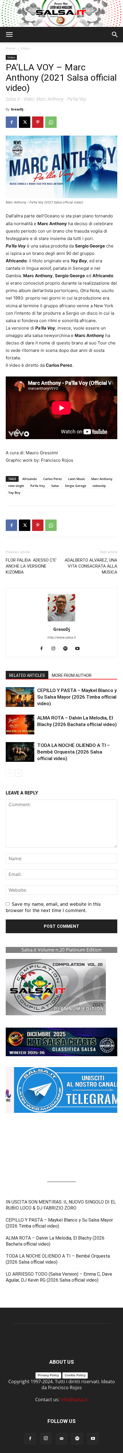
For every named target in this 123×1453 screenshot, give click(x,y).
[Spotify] (67, 648)
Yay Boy (14, 492)
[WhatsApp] (51, 122)
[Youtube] (79, 648)
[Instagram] (55, 648)
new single (16, 485)
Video (25, 48)
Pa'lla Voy (37, 485)
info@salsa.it (74, 1399)
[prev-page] (9, 773)
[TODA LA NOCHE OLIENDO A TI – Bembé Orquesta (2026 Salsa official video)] (20, 752)
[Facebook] (11, 122)
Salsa (55, 485)
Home (10, 48)
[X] (24, 122)
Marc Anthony (101, 479)
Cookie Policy (75, 1375)
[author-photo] (61, 621)
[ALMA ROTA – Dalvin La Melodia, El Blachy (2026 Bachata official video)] (20, 724)
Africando (29, 479)
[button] (9, 34)
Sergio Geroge (75, 485)
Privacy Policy (48, 1375)
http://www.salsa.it (61, 637)
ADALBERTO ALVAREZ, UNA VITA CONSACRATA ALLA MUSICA (91, 566)
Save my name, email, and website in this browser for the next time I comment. (53, 907)
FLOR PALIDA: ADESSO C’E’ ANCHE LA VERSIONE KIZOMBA (31, 566)
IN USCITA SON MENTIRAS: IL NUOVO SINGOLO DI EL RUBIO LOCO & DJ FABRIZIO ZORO (61, 1205)
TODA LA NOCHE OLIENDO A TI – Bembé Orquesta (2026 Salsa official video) (73, 751)
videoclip (99, 485)
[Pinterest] (37, 122)
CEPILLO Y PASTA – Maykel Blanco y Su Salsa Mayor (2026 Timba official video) (77, 696)
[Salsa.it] (61, 13)
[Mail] (61, 1438)
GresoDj (17, 109)
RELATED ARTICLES (27, 675)
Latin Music (76, 479)
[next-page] (18, 773)
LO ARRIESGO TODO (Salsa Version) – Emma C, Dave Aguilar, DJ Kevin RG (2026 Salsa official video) (59, 1277)
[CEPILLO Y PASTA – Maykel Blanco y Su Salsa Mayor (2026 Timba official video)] (20, 697)
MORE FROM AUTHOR (72, 675)
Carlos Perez (52, 479)
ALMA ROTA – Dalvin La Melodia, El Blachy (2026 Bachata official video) (55, 1241)
